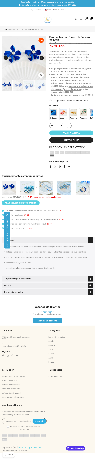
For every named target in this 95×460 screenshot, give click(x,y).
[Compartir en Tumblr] (64, 166)
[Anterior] (6, 58)
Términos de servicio (11, 389)
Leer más (57, 63)
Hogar (4, 29)
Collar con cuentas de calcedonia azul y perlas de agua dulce (31, 219)
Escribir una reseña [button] (47, 320)
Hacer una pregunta (58, 161)
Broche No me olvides (14, 215)
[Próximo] (42, 58)
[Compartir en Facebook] (50, 166)
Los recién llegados (56, 337)
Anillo (50, 358)
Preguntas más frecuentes (13, 376)
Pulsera (51, 345)
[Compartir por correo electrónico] (69, 166)
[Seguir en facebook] (3, 355)
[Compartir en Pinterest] (60, 166)
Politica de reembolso (11, 384)
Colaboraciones (55, 376)
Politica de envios (9, 380)
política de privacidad (11, 393)
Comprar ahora (71, 140)
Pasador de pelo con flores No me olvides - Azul (25, 224)
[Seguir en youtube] (17, 355)
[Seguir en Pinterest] (12, 355)
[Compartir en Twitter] (55, 166)
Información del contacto (13, 397)
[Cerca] (7, 215)
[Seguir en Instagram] (8, 355)
